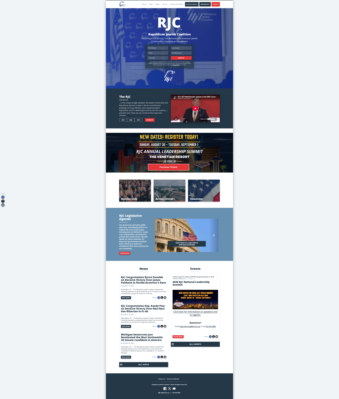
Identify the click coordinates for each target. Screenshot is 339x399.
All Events (195, 344)
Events (157, 4)
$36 (130, 120)
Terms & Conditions (172, 379)
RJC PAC (165, 4)
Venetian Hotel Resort (179, 279)
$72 (138, 120)
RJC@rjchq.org (164, 393)
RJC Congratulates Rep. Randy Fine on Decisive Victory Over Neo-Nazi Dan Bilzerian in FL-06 (143, 308)
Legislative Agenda (176, 4)
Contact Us (161, 379)
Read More (126, 298)
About (144, 4)
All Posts (143, 364)
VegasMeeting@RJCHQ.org (189, 326)
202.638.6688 (176, 393)
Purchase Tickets (168, 167)
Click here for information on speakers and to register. (195, 313)
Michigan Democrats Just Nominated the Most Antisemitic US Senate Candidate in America (142, 337)
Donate (215, 4)
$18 (123, 120)
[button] (159, 235)
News (151, 4)
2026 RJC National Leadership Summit (191, 283)
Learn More (124, 253)
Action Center (191, 4)
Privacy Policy (175, 65)
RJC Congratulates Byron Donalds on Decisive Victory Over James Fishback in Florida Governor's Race (143, 279)
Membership (205, 4)
